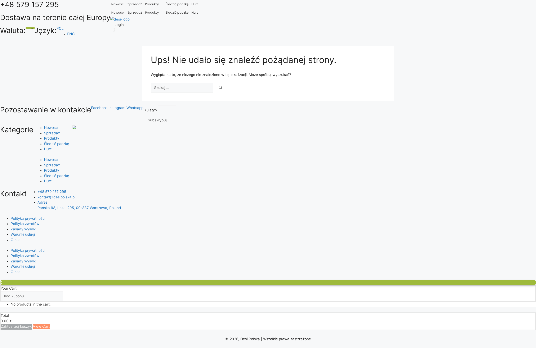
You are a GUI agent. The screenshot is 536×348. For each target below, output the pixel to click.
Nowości (117, 4)
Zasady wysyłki (23, 229)
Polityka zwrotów (25, 224)
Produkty (152, 4)
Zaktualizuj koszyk (16, 326)
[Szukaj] (220, 88)
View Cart (41, 326)
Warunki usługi (23, 234)
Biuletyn (150, 110)
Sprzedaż (135, 4)
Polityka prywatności (28, 218)
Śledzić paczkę (177, 4)
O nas (16, 240)
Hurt (195, 4)
